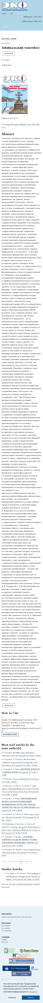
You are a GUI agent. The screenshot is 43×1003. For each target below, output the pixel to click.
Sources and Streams (20, 779)
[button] (6, 65)
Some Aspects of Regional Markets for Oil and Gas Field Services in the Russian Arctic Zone (20, 789)
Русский (5, 942)
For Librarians (6, 931)
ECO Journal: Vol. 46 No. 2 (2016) (28, 756)
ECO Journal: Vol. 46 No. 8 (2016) (14, 833)
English (4, 939)
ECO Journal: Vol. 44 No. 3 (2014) (24, 765)
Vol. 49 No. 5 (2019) (9, 39)
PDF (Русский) (8, 53)
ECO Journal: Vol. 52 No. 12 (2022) (26, 879)
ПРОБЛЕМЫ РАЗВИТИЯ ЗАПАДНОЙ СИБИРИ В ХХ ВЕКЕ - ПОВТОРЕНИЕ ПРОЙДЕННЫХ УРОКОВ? (20, 840)
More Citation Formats (10, 734)
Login (11, 13)
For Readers (6, 925)
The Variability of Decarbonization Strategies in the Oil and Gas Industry (23, 876)
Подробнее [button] (33, 992)
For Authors (6, 928)
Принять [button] (31, 998)
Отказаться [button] (12, 998)
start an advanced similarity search (25, 884)
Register (4, 13)
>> (31, 862)
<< (3, 862)
